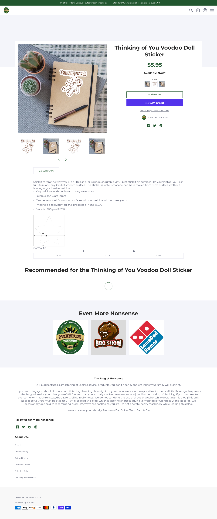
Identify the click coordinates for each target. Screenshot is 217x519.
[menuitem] (190, 10)
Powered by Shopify (24, 502)
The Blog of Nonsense (25, 477)
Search (18, 445)
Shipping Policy (22, 471)
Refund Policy (21, 458)
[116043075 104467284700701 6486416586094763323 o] (146, 337)
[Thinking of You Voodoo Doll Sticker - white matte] (62, 88)
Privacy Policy (21, 451)
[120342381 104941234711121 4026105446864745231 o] (108, 337)
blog (44, 384)
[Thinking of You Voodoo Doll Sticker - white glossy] (97, 146)
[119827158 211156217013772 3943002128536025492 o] (70, 337)
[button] (190, 10)
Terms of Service (22, 464)
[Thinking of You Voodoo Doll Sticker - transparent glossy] (28, 146)
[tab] (46, 170)
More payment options (154, 110)
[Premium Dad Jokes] (6, 10)
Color (154, 79)
